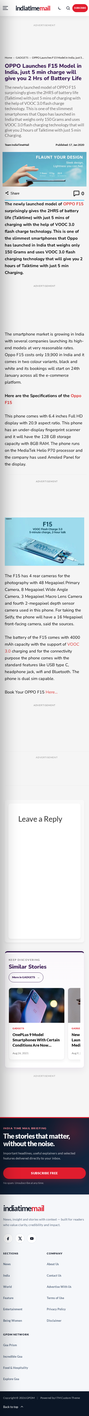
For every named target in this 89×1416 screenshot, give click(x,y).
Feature (10, 1298)
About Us (54, 1264)
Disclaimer (56, 1320)
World (9, 1287)
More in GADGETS (26, 977)
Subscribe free (44, 1173)
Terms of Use (57, 1298)
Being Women (14, 1320)
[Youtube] (32, 1238)
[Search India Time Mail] (68, 8)
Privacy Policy (58, 1309)
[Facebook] (8, 1238)
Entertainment (14, 1309)
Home (8, 57)
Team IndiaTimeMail (17, 144)
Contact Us (56, 1275)
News (8, 1264)
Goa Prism (11, 1345)
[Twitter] (20, 1238)
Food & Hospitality (17, 1368)
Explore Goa (13, 1379)
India (8, 1275)
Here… (52, 692)
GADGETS (22, 57)
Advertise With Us (61, 1287)
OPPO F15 (73, 204)
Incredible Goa (14, 1356)
